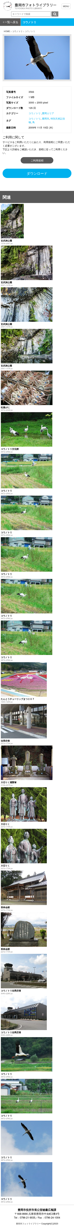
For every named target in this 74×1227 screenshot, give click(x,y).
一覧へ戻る (11, 22)
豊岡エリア (48, 113)
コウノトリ (35, 113)
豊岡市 (45, 118)
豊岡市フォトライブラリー (28, 1223)
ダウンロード (37, 173)
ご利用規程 (37, 160)
